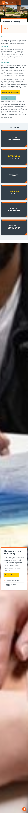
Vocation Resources (11, 575)
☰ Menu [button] (6, 28)
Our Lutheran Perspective (10, 92)
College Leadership (8, 98)
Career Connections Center (12, 580)
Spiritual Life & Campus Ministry (11, 585)
